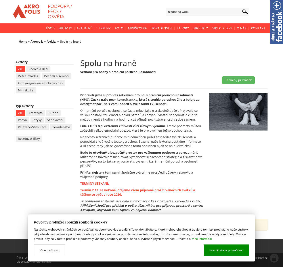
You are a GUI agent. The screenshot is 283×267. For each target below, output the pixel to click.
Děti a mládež (28, 76)
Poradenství (61, 127)
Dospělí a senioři (56, 76)
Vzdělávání (55, 120)
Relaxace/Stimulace (32, 127)
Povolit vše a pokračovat (226, 250)
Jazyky (37, 120)
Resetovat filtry (29, 138)
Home (23, 41)
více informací (202, 238)
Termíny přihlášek (238, 80)
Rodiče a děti (38, 69)
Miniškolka (26, 90)
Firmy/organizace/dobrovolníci (40, 83)
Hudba (53, 113)
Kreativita (36, 113)
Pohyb (22, 120)
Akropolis (37, 41)
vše (20, 69)
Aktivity (51, 41)
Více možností (49, 250)
